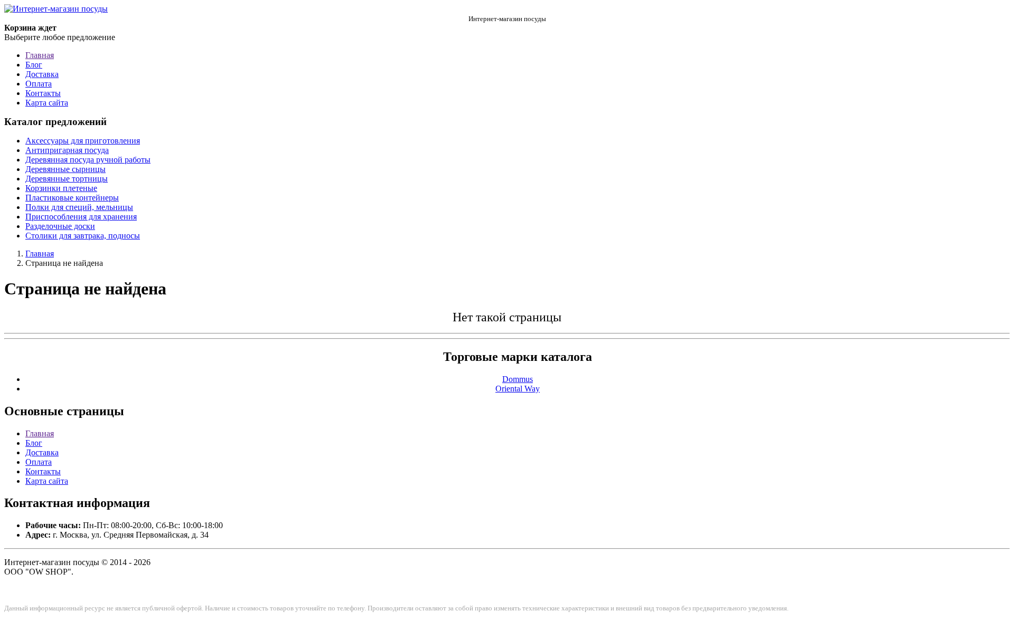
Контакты (43, 93)
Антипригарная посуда (67, 150)
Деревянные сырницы (65, 169)
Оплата (38, 83)
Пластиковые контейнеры (72, 197)
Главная (39, 55)
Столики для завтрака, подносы (82, 235)
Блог (33, 64)
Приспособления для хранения (81, 216)
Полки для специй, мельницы (79, 207)
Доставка (42, 74)
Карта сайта (46, 102)
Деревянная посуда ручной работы (88, 159)
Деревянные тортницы (66, 178)
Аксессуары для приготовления (82, 140)
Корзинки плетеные (61, 188)
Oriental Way (517, 388)
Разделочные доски (60, 226)
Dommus (517, 379)
